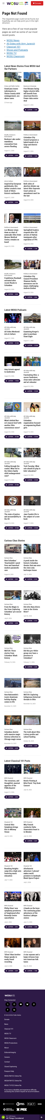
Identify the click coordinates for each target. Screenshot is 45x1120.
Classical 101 (13, 46)
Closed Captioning (10, 1066)
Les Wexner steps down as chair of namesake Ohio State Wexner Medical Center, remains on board (12, 236)
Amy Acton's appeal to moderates (12, 370)
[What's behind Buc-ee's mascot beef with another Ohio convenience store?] (12, 407)
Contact (7, 1062)
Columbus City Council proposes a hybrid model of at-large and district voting (31, 142)
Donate (38, 3)
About (6, 1048)
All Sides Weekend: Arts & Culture (12, 332)
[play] (3, 1117)
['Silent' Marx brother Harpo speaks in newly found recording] (12, 942)
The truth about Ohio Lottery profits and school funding (32, 734)
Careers (7, 1057)
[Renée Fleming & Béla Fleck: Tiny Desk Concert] (32, 769)
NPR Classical (8, 778)
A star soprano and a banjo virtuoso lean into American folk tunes (32, 958)
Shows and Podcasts (17, 50)
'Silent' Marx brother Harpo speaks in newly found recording (12, 958)
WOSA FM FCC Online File (13, 1081)
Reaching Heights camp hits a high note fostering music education (12, 872)
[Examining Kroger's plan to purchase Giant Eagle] (32, 318)
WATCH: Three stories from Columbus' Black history (10, 654)
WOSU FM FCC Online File (13, 1076)
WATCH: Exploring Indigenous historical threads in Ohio (32, 697)
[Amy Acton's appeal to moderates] (12, 361)
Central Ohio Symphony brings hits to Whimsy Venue (11, 828)
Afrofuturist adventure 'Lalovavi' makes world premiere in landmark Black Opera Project (32, 873)
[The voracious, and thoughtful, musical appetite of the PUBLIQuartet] (12, 769)
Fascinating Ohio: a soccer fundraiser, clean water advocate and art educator (32, 378)
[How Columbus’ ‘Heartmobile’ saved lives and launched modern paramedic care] (12, 548)
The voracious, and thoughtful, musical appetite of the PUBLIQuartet (12, 784)
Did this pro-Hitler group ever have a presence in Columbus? (31, 654)
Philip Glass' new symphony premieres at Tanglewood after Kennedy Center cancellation (12, 913)
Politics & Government (30, 135)
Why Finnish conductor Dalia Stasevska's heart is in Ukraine (31, 828)
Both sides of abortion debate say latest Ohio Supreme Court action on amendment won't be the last (32, 190)
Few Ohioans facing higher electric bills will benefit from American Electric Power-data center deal (31, 95)
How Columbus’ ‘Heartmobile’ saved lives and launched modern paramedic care (12, 565)
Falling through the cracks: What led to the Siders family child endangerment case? (12, 471)
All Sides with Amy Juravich (21, 43)
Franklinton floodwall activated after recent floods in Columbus (12, 281)
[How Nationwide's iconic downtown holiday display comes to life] (12, 683)
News (6, 1024)
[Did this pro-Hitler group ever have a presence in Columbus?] (32, 639)
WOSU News (13, 40)
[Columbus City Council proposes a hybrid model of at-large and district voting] (32, 125)
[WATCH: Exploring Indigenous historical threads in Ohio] (32, 683)
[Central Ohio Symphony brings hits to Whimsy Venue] (12, 813)
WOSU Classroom (16, 56)
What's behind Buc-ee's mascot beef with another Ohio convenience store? (12, 424)
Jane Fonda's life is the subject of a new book (31, 516)
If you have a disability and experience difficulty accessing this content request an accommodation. (22, 1090)
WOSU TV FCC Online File (12, 1085)
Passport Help (9, 1071)
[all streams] (42, 1117)
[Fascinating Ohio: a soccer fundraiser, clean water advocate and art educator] (32, 361)
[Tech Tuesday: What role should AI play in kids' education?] (32, 452)
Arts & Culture (8, 181)
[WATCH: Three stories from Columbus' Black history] (12, 639)
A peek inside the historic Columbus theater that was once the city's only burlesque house (32, 565)
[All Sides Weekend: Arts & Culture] (12, 318)
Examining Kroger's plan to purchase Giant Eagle (31, 334)
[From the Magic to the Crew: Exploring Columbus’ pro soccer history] (12, 595)
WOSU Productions (10, 1043)
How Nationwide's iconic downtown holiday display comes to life (11, 698)
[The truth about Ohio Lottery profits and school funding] (32, 720)
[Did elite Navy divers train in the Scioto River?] (32, 595)
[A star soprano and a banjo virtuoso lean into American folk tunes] (32, 942)
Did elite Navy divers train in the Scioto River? (32, 609)
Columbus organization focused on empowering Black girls (32, 424)
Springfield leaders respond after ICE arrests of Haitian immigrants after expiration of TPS (31, 235)
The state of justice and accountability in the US (12, 516)
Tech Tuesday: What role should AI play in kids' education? (32, 468)
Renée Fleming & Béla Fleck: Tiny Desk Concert (32, 783)
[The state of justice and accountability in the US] (12, 500)
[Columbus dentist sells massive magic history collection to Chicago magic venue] (12, 720)
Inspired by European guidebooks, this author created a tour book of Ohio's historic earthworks (12, 189)
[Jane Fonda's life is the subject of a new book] (32, 500)
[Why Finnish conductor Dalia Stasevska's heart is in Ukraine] (32, 813)
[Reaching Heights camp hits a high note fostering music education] (12, 856)
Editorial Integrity (10, 1052)
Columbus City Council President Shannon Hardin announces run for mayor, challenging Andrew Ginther (31, 282)
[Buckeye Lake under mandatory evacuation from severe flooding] (12, 125)
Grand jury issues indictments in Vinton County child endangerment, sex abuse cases (12, 93)
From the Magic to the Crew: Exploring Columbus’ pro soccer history (12, 610)
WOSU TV (11, 53)
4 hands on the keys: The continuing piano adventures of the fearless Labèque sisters (32, 913)
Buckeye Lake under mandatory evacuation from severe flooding (12, 143)
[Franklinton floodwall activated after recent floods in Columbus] (12, 264)
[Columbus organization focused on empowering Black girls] (32, 407)
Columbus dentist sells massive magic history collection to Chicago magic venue (12, 735)
